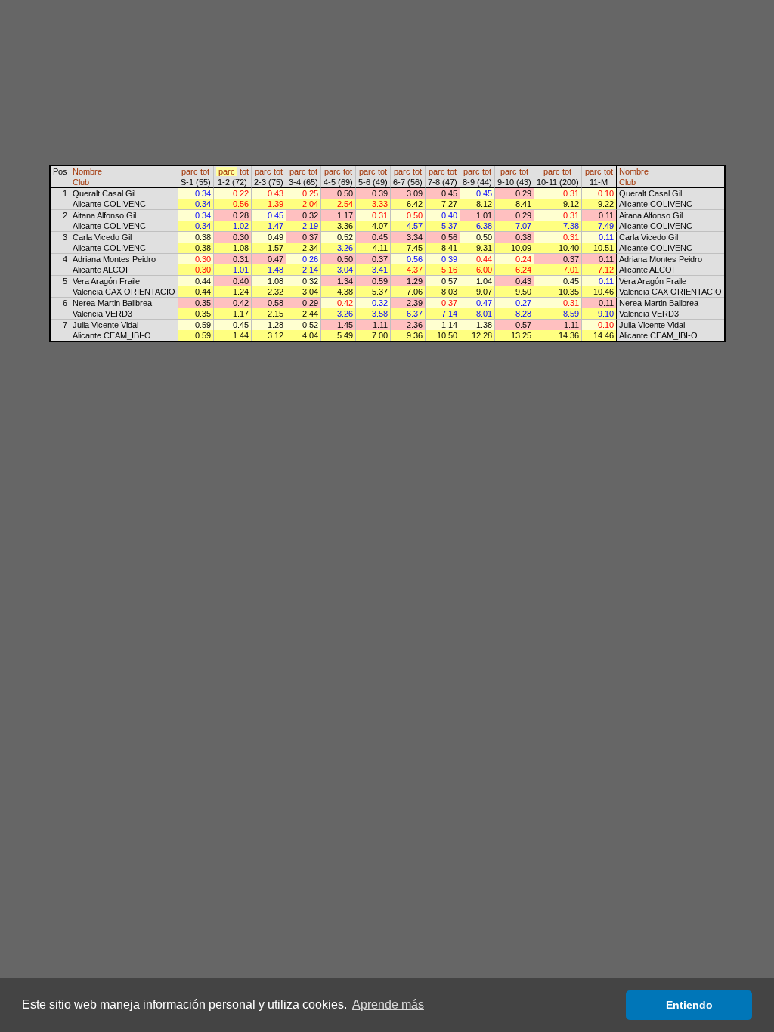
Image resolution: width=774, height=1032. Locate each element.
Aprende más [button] (388, 1004)
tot (204, 171)
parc (189, 171)
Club (81, 182)
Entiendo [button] (689, 1005)
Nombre (87, 171)
